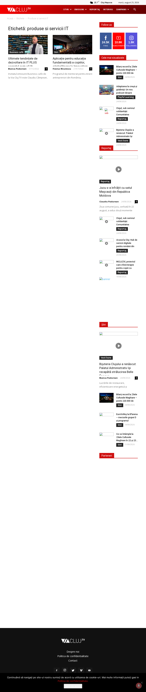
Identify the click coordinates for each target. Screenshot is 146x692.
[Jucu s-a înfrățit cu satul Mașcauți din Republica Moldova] (118, 169)
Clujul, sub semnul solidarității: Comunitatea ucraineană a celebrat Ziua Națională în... (127, 114)
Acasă (10, 18)
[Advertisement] (119, 299)
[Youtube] (89, 670)
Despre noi (73, 651)
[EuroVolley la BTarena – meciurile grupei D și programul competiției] (106, 418)
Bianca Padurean (17, 68)
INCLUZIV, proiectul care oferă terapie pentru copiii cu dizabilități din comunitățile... (125, 268)
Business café (16, 52)
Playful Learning (126, 97)
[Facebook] (56, 670)
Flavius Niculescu (62, 68)
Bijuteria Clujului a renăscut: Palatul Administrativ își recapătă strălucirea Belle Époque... (126, 136)
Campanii (121, 9)
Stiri (66, 9)
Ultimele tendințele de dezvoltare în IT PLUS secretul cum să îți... (22, 62)
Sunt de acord (73, 686)
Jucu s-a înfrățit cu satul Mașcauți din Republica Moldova (115, 191)
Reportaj (95, 9)
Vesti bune (123, 140)
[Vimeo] (81, 670)
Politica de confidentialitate (72, 656)
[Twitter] (73, 670)
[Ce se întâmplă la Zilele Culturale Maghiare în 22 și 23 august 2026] (106, 437)
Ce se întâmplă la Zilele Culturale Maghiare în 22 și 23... (127, 437)
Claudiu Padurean (109, 201)
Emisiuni (79, 9)
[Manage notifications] (139, 685)
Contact (72, 660)
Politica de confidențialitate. (73, 681)
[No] (141, 682)
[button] (134, 9)
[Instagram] (65, 670)
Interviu (108, 9)
